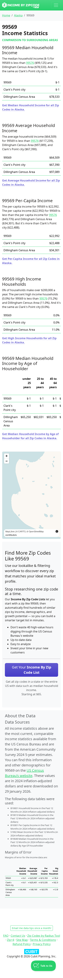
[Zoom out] (6, 461)
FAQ (6, 936)
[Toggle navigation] (56, 5)
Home (6, 15)
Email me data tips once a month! (31, 928)
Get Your (31, 670)
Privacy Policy (42, 944)
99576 (30, 63)
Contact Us (18, 936)
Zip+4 (10, 940)
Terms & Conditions (43, 940)
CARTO (22, 531)
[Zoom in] (6, 455)
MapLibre (10, 531)
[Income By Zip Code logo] (20, 5)
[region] (31, 495)
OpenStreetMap (36, 531)
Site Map (22, 940)
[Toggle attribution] (57, 531)
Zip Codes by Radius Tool (43, 936)
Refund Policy (22, 944)
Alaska (18, 15)
